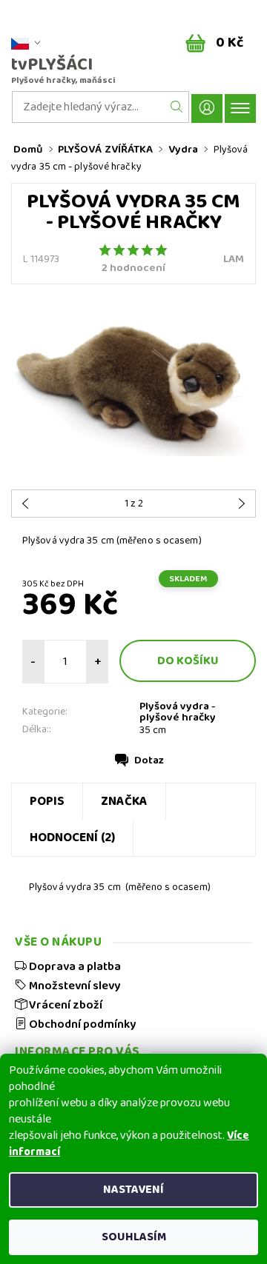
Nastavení (133, 1189)
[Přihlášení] (206, 108)
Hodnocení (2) (72, 838)
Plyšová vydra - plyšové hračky (177, 712)
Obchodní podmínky (81, 1024)
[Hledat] (177, 107)
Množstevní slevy (73, 985)
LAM (233, 259)
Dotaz (149, 760)
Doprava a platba (74, 966)
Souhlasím (134, 1237)
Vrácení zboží (64, 1004)
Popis (47, 802)
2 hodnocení (133, 268)
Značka (124, 802)
